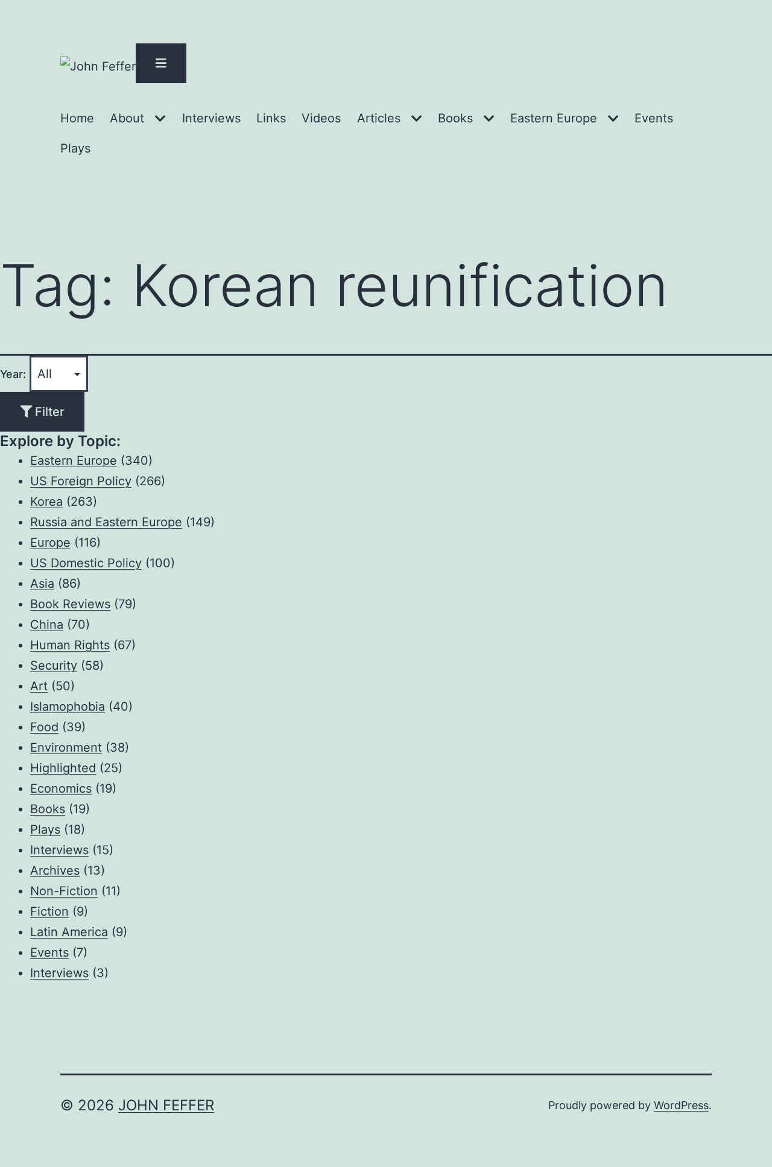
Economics (61, 788)
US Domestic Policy (86, 563)
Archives (55, 870)
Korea (46, 501)
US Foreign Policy (80, 481)
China (46, 624)
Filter (48, 411)
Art (39, 686)
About (127, 118)
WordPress (681, 1105)
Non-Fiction (64, 891)
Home (77, 118)
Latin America (69, 932)
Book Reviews (70, 604)
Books (455, 118)
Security (53, 665)
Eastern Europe (553, 118)
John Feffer (166, 1105)
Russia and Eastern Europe (106, 522)
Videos (321, 118)
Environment (66, 747)
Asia (42, 583)
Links (271, 118)
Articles (378, 118)
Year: (13, 374)
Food (44, 727)
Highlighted (63, 768)
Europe (50, 542)
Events (653, 118)
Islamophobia (67, 706)
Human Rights (70, 645)
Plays (75, 148)
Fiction (49, 911)
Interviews (211, 118)
